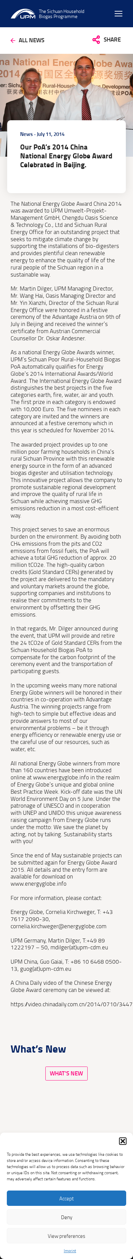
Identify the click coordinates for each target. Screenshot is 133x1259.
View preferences (66, 1235)
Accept (66, 1198)
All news (31, 40)
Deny (66, 1217)
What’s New (66, 1073)
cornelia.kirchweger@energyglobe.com (58, 926)
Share (112, 39)
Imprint (70, 1251)
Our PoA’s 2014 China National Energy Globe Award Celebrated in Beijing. (66, 155)
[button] (122, 1141)
